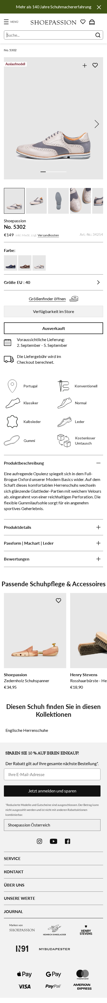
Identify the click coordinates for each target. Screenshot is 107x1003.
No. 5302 (10, 50)
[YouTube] (53, 841)
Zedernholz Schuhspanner (26, 680)
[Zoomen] (84, 65)
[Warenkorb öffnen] (92, 22)
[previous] (11, 124)
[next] (96, 124)
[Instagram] (39, 841)
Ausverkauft (53, 328)
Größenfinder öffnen (47, 298)
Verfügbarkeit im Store (53, 311)
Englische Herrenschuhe (26, 730)
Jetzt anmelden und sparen (52, 790)
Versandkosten (48, 235)
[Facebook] (67, 841)
